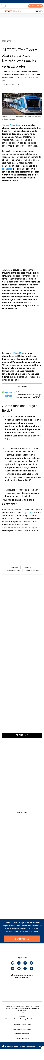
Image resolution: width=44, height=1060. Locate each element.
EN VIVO (39, 11)
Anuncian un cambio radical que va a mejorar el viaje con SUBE (28, 395)
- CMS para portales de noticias (24, 1046)
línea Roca (7, 169)
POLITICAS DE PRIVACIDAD (22, 1029)
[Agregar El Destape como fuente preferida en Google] (22, 89)
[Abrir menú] (3, 6)
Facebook (15, 527)
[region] (22, 32)
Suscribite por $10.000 (35, 6)
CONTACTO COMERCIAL (22, 1034)
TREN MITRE (27, 567)
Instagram (33, 527)
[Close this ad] (42, 1047)
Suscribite (22, 938)
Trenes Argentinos (11, 125)
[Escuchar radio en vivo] (2, 11)
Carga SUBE (27, 512)
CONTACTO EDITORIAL (22, 1038)
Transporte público (32, 570)
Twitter (24, 527)
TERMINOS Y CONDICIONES (22, 1024)
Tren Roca (14, 567)
